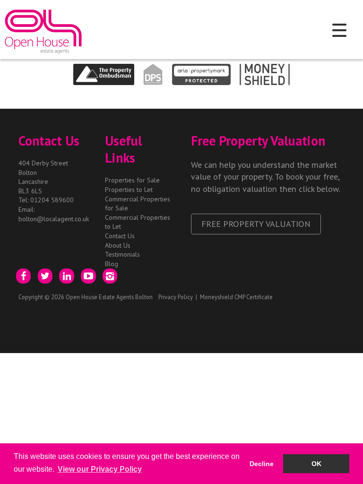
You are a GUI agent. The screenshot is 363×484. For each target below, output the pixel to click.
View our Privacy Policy (100, 469)
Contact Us (120, 236)
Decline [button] (262, 463)
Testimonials (122, 254)
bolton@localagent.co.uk (53, 219)
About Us (117, 245)
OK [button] (316, 463)
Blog (111, 263)
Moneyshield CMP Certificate (236, 297)
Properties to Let (129, 189)
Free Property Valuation (256, 223)
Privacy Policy (175, 297)
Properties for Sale (132, 180)
